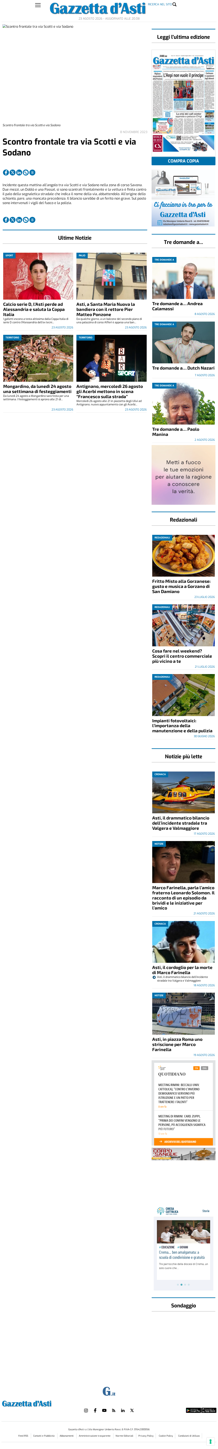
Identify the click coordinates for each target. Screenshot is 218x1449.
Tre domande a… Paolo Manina (175, 431)
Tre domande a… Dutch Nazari (183, 367)
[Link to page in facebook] (6, 173)
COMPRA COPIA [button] (183, 161)
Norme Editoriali (125, 1435)
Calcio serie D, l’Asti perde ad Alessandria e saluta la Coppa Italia (34, 309)
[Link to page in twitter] (13, 173)
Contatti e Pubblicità (44, 1435)
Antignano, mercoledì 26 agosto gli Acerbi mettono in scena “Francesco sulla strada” (109, 391)
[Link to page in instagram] (86, 1410)
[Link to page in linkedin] (19, 173)
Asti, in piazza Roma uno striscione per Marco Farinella (177, 1044)
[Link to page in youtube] (104, 1410)
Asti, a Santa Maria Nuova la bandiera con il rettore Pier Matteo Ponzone (105, 309)
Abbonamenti (67, 1435)
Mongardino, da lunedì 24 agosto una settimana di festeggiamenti (37, 388)
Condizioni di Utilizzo (189, 1435)
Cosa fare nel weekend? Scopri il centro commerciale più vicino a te (182, 656)
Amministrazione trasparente (95, 1435)
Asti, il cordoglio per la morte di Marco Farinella (182, 970)
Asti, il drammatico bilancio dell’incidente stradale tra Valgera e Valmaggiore (180, 823)
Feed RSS (23, 1435)
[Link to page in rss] (113, 1410)
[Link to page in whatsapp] (26, 173)
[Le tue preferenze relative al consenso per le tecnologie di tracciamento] (211, 1441)
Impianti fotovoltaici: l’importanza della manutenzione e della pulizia (182, 725)
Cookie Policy (166, 1435)
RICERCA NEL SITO (160, 4)
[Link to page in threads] (32, 173)
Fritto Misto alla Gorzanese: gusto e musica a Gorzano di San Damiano (181, 586)
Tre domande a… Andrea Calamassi (177, 306)
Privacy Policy (145, 1435)
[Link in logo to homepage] (37, 1403)
